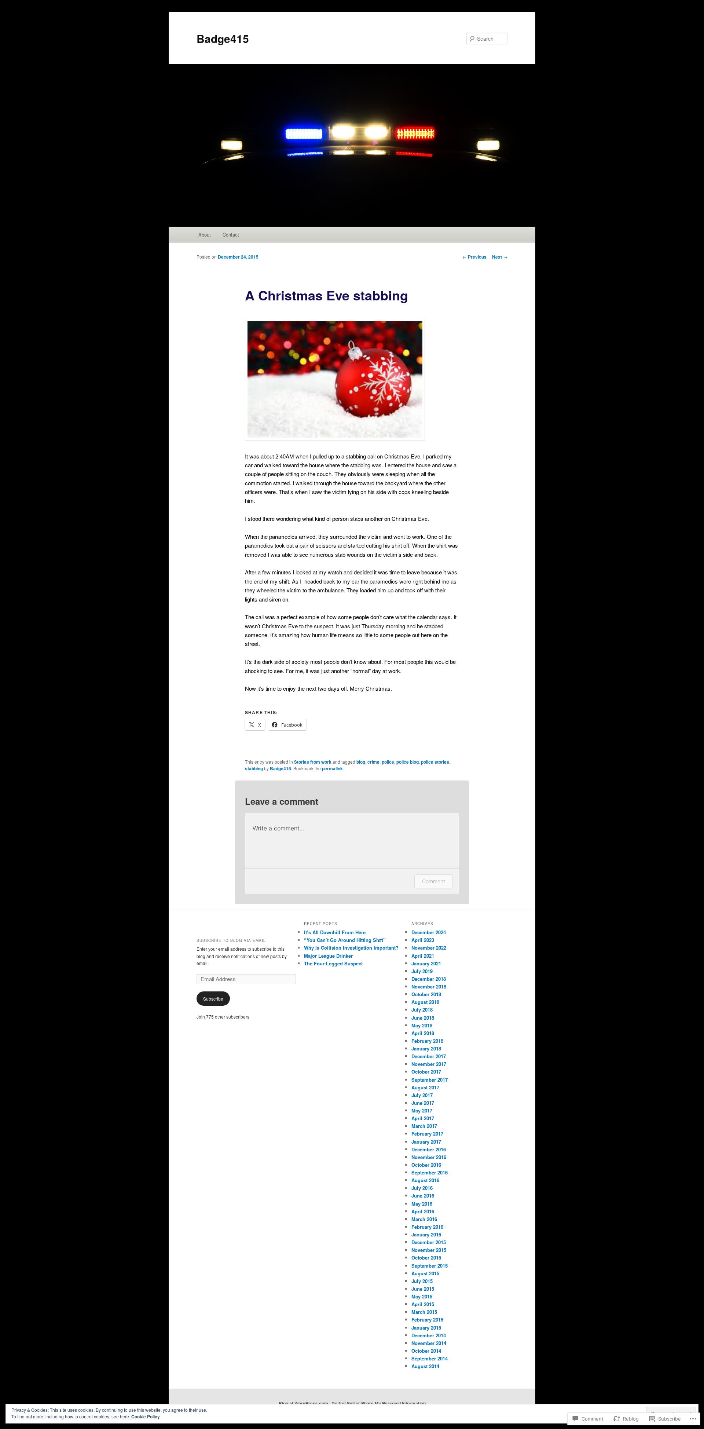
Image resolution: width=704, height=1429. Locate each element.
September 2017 (429, 1079)
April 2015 (422, 1304)
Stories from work (312, 762)
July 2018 (422, 1009)
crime (373, 762)
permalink (332, 768)
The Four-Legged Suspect (333, 963)
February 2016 (427, 1226)
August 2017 (425, 1087)
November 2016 (428, 1157)
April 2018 (422, 1033)
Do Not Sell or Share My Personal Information (378, 1403)
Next (499, 256)
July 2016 (422, 1187)
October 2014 (426, 1350)
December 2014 (428, 1335)
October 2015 (426, 1257)
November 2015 (428, 1249)
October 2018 (426, 994)
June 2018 (422, 1017)
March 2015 (424, 1311)
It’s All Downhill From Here (335, 932)
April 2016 (422, 1211)
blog (360, 762)
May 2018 (421, 1025)
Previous (474, 256)
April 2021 (422, 955)
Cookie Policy (145, 1416)
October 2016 (426, 1164)
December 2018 (428, 978)
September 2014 (429, 1358)
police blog (407, 762)
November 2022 (428, 947)
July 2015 (422, 1281)
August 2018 (425, 1001)
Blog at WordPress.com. (304, 1403)
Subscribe (213, 998)
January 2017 (426, 1141)
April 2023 (422, 939)
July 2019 (422, 971)
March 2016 (424, 1219)
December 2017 (428, 1056)
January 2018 (426, 1048)
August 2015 (425, 1273)
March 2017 (424, 1125)
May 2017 (421, 1110)
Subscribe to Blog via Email (231, 940)
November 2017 (428, 1063)
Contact (231, 234)
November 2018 (428, 986)
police (388, 762)
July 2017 (422, 1095)
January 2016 (426, 1234)
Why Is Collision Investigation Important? (351, 947)
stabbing (254, 768)
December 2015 (428, 1242)
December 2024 (428, 932)
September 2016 (429, 1172)
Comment (433, 881)
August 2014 (425, 1366)
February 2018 (427, 1040)
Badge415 (223, 38)
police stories (435, 762)
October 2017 (426, 1071)
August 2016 (425, 1180)
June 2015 (422, 1288)
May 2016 (421, 1203)
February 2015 (427, 1319)
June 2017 (422, 1102)
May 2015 (421, 1296)
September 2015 (429, 1265)
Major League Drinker (328, 955)
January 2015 (426, 1327)
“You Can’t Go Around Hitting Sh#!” (345, 939)
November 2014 (428, 1343)
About (204, 234)
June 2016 (422, 1195)
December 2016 (428, 1149)
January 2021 (426, 963)
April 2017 (422, 1118)
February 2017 (427, 1133)
